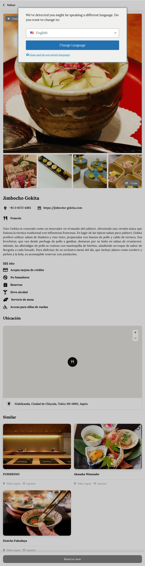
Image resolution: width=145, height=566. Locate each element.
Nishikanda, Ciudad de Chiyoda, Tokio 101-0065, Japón (51, 404)
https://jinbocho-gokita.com (62, 208)
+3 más (133, 183)
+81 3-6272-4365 (20, 208)
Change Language (72, 45)
